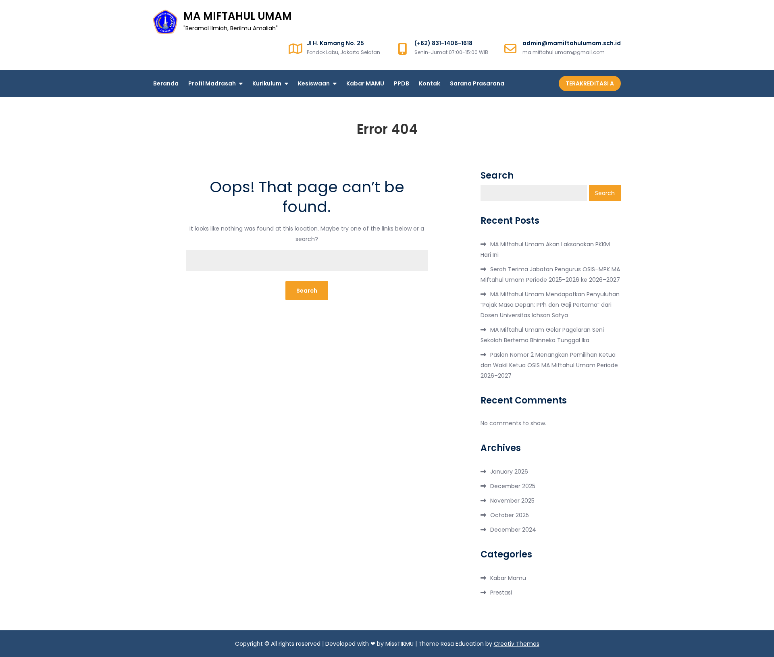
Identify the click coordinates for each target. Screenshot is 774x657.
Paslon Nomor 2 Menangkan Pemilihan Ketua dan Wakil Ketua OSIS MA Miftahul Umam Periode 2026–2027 (549, 365)
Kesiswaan (314, 83)
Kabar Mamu (508, 578)
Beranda (166, 83)
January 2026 (509, 472)
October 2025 (509, 515)
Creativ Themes (516, 644)
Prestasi (501, 592)
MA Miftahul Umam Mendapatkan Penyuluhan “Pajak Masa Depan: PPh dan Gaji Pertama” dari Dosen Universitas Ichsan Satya (550, 304)
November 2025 (512, 501)
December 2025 (512, 486)
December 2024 (513, 530)
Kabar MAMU (365, 83)
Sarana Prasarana (477, 83)
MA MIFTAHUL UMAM (237, 16)
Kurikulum (266, 83)
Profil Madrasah (212, 83)
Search (497, 175)
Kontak (429, 83)
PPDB (401, 83)
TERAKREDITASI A (590, 83)
